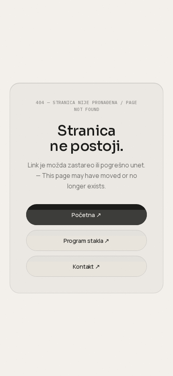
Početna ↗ (86, 215)
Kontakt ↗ (86, 266)
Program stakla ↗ (87, 240)
